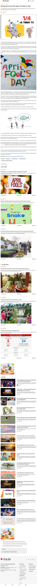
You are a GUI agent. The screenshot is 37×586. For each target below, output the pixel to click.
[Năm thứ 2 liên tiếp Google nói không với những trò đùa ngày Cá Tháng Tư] (16, 213)
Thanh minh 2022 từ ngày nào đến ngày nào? (10, 330)
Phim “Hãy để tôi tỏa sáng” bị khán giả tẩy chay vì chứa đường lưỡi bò (26, 399)
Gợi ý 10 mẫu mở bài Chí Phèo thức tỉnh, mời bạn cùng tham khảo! (26, 408)
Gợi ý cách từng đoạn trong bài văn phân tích (26, 500)
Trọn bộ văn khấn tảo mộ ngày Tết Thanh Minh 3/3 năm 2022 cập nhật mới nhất (17, 231)
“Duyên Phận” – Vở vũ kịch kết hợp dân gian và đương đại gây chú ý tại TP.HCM (26, 390)
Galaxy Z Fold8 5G (32, 567)
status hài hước (14, 158)
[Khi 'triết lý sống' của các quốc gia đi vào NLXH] (8, 521)
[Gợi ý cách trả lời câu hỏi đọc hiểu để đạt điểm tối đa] (8, 493)
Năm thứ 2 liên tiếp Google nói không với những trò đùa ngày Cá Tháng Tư (16, 201)
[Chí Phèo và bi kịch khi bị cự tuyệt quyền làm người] (8, 457)
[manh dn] (17, 385)
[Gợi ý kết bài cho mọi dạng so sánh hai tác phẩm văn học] (8, 484)
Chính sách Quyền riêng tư (22, 579)
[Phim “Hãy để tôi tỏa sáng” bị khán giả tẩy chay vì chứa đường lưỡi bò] (8, 401)
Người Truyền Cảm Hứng (22, 567)
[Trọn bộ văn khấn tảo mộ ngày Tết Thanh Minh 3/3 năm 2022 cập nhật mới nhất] (16, 246)
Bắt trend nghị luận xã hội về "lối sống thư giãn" (26, 417)
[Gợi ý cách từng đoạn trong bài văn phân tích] (8, 503)
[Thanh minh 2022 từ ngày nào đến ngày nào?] (16, 345)
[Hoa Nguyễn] (1, 297)
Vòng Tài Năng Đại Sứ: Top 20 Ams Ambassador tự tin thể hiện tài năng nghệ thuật (26, 380)
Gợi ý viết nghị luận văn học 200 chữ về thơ (25, 445)
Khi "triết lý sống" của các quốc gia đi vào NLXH (26, 519)
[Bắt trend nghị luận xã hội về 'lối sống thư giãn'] (8, 420)
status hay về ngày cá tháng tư (7, 160)
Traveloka (31, 571)
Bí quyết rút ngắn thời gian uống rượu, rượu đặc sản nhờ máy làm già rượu (14, 541)
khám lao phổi (31, 569)
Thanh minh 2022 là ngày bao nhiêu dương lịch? (14, 156)
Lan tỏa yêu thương (13, 551)
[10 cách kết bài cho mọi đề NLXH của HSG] (8, 475)
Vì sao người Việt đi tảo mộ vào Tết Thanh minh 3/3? (11, 299)
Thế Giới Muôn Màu (23, 572)
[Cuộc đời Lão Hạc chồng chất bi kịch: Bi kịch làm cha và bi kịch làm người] (8, 466)
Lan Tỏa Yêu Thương (23, 569)
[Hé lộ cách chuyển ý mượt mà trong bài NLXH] (8, 438)
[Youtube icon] (33, 559)
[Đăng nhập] (33, 1)
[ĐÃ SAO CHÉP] (19, 585)
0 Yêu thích (4, 195)
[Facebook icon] (26, 559)
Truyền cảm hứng (5, 551)
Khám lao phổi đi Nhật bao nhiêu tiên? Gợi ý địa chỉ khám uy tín (12, 545)
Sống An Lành (22, 571)
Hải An (19, 403)
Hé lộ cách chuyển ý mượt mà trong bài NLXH (26, 436)
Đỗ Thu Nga (4, 169)
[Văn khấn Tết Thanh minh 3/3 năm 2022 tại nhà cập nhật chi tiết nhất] (16, 282)
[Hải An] (17, 394)
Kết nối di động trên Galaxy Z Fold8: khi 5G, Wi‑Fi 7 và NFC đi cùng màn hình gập (15, 543)
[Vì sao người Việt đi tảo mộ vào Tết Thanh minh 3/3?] (16, 313)
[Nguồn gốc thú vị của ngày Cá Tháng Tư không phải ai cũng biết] (16, 184)
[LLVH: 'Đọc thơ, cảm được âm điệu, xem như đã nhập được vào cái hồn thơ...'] (8, 429)
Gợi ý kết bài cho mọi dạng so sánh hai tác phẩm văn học (25, 482)
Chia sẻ (35, 195)
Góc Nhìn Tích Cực (23, 574)
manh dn (20, 384)
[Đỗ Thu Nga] (1, 169)
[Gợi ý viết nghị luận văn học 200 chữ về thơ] (8, 447)
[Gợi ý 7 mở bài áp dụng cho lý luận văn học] (8, 512)
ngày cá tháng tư (22, 158)
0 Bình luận (19, 195)
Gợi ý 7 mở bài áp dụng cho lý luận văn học (25, 509)
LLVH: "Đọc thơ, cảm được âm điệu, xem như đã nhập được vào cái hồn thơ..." (26, 427)
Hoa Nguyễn (4, 297)
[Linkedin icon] (31, 559)
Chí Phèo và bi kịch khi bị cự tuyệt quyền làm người (26, 454)
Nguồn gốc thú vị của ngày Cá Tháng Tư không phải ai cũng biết (14, 171)
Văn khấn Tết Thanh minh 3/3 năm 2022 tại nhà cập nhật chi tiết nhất (15, 268)
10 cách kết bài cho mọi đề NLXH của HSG (25, 472)
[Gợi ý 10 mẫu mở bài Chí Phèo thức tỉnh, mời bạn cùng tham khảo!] (8, 410)
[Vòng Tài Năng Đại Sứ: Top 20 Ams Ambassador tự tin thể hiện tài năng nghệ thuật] (8, 383)
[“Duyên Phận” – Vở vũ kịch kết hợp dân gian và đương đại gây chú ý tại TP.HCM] (8, 392)
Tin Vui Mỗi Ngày (22, 565)
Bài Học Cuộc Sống (23, 570)
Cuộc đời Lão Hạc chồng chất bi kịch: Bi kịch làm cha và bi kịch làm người (26, 463)
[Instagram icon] (29, 559)
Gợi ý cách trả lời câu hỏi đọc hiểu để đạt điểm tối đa (26, 491)
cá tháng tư (8, 158)
